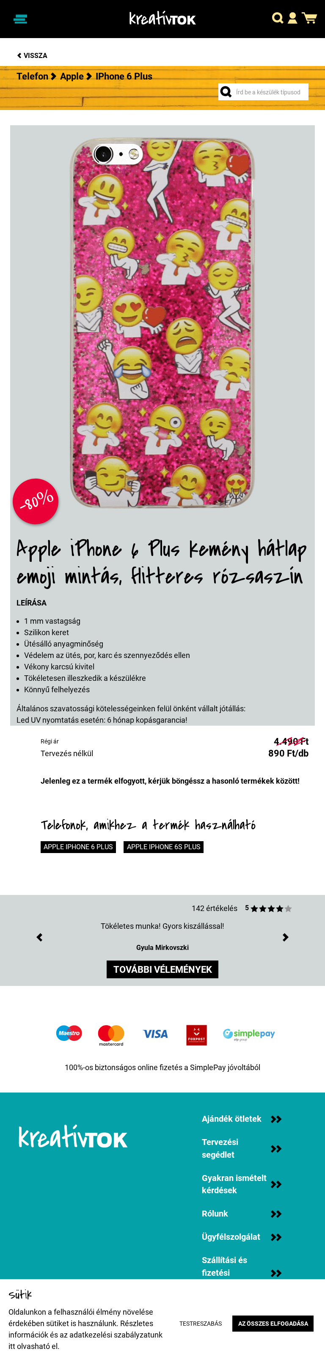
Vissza (34, 56)
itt (11, 1346)
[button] (278, 19)
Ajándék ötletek (232, 1119)
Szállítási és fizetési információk (224, 1272)
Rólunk (215, 1214)
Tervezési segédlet (220, 1148)
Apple (72, 76)
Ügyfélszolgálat (231, 1237)
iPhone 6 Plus (124, 76)
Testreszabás (200, 1323)
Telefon (32, 76)
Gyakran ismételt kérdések (234, 1184)
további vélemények (162, 969)
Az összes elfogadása (273, 1323)
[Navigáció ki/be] (20, 19)
